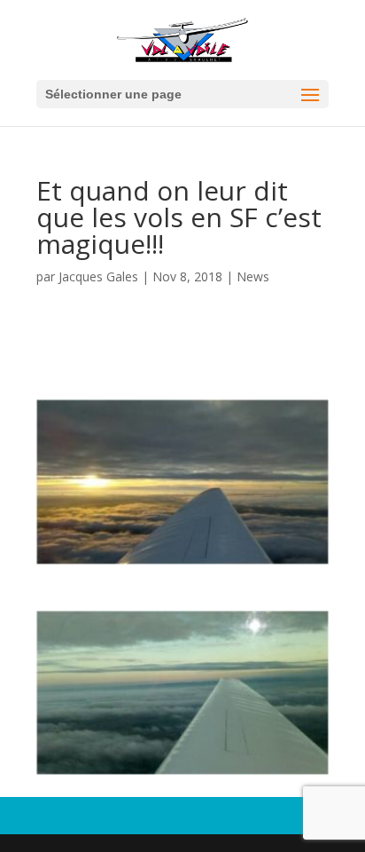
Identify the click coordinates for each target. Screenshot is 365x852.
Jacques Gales (98, 276)
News (253, 276)
